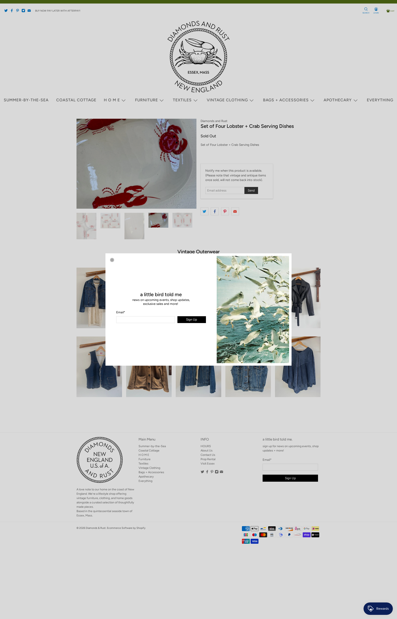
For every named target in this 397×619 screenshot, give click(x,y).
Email (120, 312)
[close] (112, 260)
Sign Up (191, 319)
